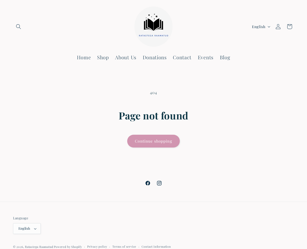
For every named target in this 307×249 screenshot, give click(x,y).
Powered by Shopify (68, 247)
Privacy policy (97, 246)
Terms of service (124, 246)
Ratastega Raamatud (39, 247)
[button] (18, 26)
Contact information (156, 246)
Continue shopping (153, 140)
